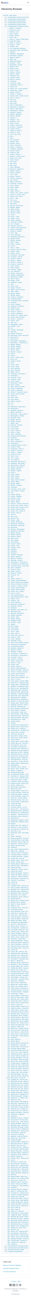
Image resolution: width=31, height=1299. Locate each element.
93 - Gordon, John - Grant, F (15, 196)
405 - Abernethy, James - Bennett (17, 767)
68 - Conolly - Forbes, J (14, 150)
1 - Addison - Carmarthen (14, 28)
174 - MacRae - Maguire (14, 344)
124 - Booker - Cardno (14, 253)
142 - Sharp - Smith (13, 286)
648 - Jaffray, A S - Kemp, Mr (16, 1211)
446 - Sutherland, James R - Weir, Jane (18, 842)
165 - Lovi (10, 328)
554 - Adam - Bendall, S (14, 1039)
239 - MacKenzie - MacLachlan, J (17, 463)
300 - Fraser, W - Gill (13, 575)
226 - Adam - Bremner (14, 439)
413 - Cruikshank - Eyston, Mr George (18, 781)
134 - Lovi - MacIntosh (14, 271)
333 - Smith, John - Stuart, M (15, 635)
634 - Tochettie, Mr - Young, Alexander (18, 1185)
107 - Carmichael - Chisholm (15, 222)
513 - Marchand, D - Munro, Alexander (18, 964)
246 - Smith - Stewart (13, 476)
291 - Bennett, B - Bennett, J (15, 558)
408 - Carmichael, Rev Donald (16, 772)
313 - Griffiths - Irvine (13, 598)
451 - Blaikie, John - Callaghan (16, 851)
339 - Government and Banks (16, 646)
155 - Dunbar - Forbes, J (14, 309)
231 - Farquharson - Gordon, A (16, 448)
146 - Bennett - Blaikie (14, 293)
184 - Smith (11, 363)
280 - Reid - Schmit (13, 538)
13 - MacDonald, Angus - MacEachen (18, 50)
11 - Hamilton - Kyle (13, 46)
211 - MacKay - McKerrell (14, 412)
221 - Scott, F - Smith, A (14, 430)
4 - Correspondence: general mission (16, 22)
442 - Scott (11, 834)
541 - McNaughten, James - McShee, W (18, 1015)
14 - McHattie (11, 52)
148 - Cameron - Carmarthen (15, 297)
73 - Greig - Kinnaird (13, 160)
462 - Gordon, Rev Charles (15, 871)
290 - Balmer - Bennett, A (14, 556)
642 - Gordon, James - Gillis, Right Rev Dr (19, 1200)
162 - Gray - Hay (12, 322)
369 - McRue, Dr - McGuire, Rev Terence (19, 701)
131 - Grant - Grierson (13, 266)
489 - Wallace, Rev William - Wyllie (17, 920)
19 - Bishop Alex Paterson (14, 61)
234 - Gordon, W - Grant (14, 454)
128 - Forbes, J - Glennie (14, 260)
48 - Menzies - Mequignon (15, 114)
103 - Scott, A (11, 214)
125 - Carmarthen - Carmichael (16, 255)
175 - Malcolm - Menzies (14, 346)
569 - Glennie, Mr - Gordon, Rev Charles (18, 1066)
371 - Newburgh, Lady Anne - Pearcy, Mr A (19, 704)
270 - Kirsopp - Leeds (13, 520)
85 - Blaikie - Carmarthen (14, 181)
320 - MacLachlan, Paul (14, 611)
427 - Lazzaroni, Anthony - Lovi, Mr (17, 807)
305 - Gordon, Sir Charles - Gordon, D (18, 584)
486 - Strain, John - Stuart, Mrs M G (17, 915)
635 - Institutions (12, 1187)
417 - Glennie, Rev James (14, 788)
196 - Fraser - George (13, 384)
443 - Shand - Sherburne (14, 836)
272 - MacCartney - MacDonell (16, 523)
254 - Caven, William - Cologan (16, 490)
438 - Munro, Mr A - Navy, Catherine (17, 827)
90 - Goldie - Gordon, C (14, 191)
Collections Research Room (11, 1268)
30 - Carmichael (12, 81)
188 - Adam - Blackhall (14, 370)
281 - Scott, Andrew (13, 540)
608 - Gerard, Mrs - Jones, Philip (16, 1138)
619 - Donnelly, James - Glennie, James (18, 1158)
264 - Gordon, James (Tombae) (16, 509)
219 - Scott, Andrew (13, 426)
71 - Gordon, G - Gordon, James (16, 156)
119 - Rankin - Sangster (14, 244)
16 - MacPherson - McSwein (15, 55)
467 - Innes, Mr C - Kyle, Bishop (16, 880)
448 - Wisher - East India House (16, 845)
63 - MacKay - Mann (13, 141)
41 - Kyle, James (12, 101)
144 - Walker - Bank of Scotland (16, 289)
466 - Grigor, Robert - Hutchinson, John (18, 878)
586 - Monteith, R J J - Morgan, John (18, 1098)
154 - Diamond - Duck (14, 308)
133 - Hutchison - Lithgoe (14, 269)
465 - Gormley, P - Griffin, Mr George (18, 876)
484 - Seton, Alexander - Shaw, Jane (18, 911)
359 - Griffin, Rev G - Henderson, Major (18, 682)
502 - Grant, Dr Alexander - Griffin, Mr (18, 944)
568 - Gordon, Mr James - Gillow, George (19, 1065)
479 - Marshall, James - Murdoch (17, 902)
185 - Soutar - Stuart (13, 364)
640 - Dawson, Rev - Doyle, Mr (16, 1196)
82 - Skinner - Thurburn (14, 176)
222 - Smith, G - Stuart (14, 432)
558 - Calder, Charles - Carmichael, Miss (18, 1046)
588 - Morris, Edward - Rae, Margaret (18, 1101)
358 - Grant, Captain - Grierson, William (18, 681)
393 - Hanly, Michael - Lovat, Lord (17, 745)
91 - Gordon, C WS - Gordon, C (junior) (18, 192)
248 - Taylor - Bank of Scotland (16, 480)
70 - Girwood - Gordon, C (14, 154)
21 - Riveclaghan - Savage (15, 64)
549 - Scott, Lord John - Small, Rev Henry (19, 1030)
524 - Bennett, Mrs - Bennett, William (18, 984)
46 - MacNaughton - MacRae (15, 110)
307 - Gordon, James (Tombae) (16, 587)
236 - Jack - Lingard (13, 458)
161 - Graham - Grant (13, 320)
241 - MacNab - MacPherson (15, 467)
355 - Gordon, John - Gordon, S (16, 675)
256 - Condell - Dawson (14, 494)
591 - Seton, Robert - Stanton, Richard (18, 1107)
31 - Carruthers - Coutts (14, 83)
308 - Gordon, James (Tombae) (16, 589)
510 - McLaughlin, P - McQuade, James (18, 959)
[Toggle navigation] (28, 2)
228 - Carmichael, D (13, 443)
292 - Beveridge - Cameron (15, 560)
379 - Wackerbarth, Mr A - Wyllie (16, 719)
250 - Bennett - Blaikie (14, 483)
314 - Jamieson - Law (13, 600)
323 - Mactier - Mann (13, 617)
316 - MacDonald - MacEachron (16, 604)
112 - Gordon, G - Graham (14, 231)
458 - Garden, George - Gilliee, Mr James (19, 863)
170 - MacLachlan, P (13, 337)
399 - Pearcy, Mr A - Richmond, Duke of (18, 756)
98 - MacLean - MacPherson (15, 205)
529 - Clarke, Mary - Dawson (15, 993)
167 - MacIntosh (12, 331)
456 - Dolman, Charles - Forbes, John (18, 860)
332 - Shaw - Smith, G (14, 633)
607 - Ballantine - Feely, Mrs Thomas (17, 1136)
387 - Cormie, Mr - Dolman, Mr (16, 734)
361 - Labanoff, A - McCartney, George (18, 686)
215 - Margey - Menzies (14, 419)
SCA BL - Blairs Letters (10, 15)
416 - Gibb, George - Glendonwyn (17, 787)
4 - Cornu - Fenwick (13, 33)
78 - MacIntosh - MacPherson (16, 169)
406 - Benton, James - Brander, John (18, 768)
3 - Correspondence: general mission (16, 21)
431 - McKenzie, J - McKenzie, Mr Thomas (19, 814)
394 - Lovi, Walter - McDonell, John (17, 746)
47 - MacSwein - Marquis (14, 112)
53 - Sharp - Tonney (13, 123)
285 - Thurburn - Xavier (14, 547)
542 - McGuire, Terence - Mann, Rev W (18, 1017)
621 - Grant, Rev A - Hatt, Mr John (17, 1162)
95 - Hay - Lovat (12, 200)
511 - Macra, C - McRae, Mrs (15, 960)
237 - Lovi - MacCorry (14, 459)
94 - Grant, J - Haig (13, 198)
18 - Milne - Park (12, 59)
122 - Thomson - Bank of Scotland (17, 249)
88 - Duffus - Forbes (13, 187)
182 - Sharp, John (12, 359)
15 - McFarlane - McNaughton (16, 53)
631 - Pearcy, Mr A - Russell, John (17, 1180)
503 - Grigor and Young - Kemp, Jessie (18, 946)
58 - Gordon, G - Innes (14, 132)
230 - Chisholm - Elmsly (14, 447)
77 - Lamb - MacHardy (14, 167)
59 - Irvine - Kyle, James (14, 134)
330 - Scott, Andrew (13, 629)
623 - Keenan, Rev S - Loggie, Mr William (19, 1165)
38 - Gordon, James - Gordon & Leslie (18, 95)
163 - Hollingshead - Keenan (15, 324)
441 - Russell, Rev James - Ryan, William (18, 832)
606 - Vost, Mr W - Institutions (16, 1134)
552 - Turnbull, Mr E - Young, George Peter (19, 1035)
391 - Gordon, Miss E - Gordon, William (18, 741)
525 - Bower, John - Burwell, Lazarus (18, 986)
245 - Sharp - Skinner (13, 474)
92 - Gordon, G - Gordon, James (16, 194)
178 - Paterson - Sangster (15, 352)
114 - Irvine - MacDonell (14, 235)
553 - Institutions (12, 1037)
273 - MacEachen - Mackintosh (16, 525)
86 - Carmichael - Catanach (15, 183)
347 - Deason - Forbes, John (15, 660)
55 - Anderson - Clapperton (15, 127)
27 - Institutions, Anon (13, 75)
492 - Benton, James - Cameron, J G (17, 926)
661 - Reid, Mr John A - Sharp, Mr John (18, 1235)
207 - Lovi (10, 405)
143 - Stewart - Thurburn (14, 288)
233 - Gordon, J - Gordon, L (15, 452)
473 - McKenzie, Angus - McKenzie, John (19, 891)
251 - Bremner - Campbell (15, 485)
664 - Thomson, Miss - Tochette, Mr (17, 1240)
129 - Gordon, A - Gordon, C (15, 262)
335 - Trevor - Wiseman (14, 639)
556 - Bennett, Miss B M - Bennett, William (19, 1043)
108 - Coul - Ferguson (13, 224)
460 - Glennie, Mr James (14, 867)
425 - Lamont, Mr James (14, 803)
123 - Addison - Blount (14, 251)
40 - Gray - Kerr (12, 99)
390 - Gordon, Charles (14, 739)
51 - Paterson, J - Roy (13, 119)
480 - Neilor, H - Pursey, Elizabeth (17, 904)
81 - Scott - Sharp (12, 174)
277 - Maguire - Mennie (14, 533)
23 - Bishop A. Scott (13, 68)
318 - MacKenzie (12, 608)
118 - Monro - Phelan (13, 242)
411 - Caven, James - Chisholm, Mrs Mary (19, 778)
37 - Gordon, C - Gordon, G (15, 94)
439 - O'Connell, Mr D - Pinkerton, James (19, 829)
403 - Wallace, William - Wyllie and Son (18, 763)
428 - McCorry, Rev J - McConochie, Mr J (19, 809)
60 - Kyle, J (11, 136)
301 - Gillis (10, 576)
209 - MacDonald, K (13, 408)
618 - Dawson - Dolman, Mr (15, 1156)
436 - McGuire (11, 823)
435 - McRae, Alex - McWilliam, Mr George (19, 821)
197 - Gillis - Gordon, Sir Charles (16, 386)
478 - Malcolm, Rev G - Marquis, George (18, 900)
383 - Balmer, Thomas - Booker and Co (18, 726)
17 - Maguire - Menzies (14, 57)
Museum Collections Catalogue (12, 1265)
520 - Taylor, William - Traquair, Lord (17, 977)
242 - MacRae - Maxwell (14, 469)
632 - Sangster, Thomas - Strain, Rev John (19, 1182)
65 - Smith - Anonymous (14, 145)
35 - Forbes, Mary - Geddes (15, 90)
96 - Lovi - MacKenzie (14, 202)
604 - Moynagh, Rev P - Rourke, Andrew (19, 1130)
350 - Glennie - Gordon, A (14, 666)
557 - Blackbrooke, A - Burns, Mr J (17, 1045)
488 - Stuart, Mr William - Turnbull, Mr (18, 918)
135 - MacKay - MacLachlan (15, 273)
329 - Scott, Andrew (13, 628)
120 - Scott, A (11, 245)
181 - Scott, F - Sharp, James (15, 357)
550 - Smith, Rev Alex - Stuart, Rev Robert (19, 1032)
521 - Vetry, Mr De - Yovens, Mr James (18, 979)
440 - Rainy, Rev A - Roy (14, 831)
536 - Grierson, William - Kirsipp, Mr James (19, 1006)
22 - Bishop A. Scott (13, 66)
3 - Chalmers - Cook (13, 32)
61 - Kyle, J (11, 138)
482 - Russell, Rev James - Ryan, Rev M (18, 907)
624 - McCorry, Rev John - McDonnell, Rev (19, 1167)
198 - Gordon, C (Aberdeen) (15, 388)
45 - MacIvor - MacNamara (15, 108)
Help (18, 1281)
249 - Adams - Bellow (13, 481)
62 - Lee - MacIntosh (13, 139)
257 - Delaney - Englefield (15, 496)
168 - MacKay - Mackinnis (15, 333)
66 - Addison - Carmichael (15, 147)
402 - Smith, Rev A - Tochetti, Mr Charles (19, 761)
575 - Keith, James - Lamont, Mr (16, 1077)
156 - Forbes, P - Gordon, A (15, 311)
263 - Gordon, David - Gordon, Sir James (19, 507)
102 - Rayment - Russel (14, 213)
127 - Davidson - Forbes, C (15, 258)
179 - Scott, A (11, 353)
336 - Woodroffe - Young (14, 640)
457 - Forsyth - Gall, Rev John (16, 862)
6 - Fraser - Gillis (12, 37)
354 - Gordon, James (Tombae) (16, 673)
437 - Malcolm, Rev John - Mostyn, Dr (18, 825)
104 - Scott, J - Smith (13, 216)
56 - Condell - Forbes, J (14, 128)
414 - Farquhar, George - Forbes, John (18, 783)
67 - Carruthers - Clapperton (15, 149)
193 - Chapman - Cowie (14, 379)
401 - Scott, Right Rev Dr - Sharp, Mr (18, 759)
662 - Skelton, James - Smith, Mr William (19, 1236)
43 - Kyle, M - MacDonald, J (15, 105)
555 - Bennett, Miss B (13, 1041)
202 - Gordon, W (12, 395)
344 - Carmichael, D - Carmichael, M (17, 655)
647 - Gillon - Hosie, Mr (14, 1209)
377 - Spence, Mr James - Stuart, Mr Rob (19, 715)
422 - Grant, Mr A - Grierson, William (17, 798)
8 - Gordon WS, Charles (14, 41)
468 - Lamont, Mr (12, 882)
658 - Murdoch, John (13, 1229)
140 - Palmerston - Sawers (15, 282)
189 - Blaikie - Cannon (14, 372)
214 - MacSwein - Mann (14, 417)
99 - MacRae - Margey (14, 207)
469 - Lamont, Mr (12, 884)
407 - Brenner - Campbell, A (15, 770)
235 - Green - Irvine (13, 456)
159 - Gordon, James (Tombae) (16, 317)
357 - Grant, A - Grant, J (14, 679)
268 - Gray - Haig (12, 516)
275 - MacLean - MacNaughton (16, 529)
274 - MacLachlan (12, 527)
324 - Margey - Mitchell (14, 618)
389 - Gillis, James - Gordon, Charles (17, 737)
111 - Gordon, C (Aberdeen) (15, 229)
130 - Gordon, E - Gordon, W (15, 264)
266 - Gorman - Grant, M (14, 512)
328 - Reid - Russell (13, 626)
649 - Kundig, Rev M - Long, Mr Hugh (18, 1213)
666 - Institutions (12, 1244)
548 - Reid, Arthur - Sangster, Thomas (18, 1028)
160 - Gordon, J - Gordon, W (15, 319)
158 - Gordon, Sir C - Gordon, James (17, 315)
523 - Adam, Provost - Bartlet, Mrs (17, 982)
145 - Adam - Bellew (13, 291)
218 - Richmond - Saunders (15, 425)
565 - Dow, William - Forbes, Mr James (18, 1059)
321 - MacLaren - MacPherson (16, 613)
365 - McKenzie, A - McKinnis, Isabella (18, 693)
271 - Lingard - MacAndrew (15, 522)
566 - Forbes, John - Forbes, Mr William (18, 1061)
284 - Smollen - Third (13, 545)
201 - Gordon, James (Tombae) (16, 394)
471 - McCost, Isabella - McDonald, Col (18, 887)
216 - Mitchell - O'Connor (14, 421)
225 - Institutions (12, 437)
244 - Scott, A (11, 472)
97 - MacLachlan (12, 203)
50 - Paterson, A (12, 118)
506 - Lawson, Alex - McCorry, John (17, 951)
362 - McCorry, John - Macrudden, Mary (19, 688)
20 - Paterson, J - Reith (14, 63)
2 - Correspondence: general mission (16, 19)
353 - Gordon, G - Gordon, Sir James (18, 671)
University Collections (9, 1271)
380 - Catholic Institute (14, 721)
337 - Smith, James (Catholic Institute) (18, 642)
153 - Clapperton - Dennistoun (16, 306)
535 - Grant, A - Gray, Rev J (15, 1004)
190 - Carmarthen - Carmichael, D (17, 373)
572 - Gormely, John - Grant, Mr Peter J (18, 1072)
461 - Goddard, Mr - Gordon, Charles (18, 869)
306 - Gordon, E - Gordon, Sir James (17, 586)
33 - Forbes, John (12, 86)
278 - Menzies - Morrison (14, 534)
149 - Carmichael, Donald (14, 298)
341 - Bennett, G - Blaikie (14, 650)
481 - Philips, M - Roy (13, 905)
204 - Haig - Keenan (13, 399)
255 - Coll (10, 492)
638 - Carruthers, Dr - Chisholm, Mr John (19, 1193)
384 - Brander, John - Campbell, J (17, 728)
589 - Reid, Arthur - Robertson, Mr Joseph (19, 1103)
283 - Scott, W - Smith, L (14, 543)
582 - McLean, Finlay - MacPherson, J (18, 1090)
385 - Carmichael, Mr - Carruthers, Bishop (19, 730)
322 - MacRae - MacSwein (15, 615)
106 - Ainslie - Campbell (14, 220)
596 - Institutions (12, 1116)
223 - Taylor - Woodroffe (14, 434)
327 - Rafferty (11, 624)
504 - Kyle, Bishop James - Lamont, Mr (18, 948)
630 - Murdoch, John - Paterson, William (18, 1178)
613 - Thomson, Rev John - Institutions (18, 1147)
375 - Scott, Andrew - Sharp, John (17, 712)
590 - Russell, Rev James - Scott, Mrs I (18, 1105)
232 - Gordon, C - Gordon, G (15, 450)
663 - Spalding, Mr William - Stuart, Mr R (19, 1238)
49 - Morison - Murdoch (14, 116)
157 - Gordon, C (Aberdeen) (15, 313)
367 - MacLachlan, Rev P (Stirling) (17, 697)
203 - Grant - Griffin (13, 397)
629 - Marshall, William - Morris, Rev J (18, 1176)
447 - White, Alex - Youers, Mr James (18, 843)
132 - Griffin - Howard (13, 267)
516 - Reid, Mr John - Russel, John (17, 970)
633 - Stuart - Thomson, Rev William (17, 1183)
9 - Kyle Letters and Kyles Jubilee (15, 1249)
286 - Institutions (12, 549)
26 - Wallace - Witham (14, 74)
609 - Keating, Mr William (14, 1140)
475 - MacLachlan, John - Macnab (17, 895)
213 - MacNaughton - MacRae (16, 415)
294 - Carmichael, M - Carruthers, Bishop (19, 564)
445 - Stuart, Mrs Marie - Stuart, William (18, 840)
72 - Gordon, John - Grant (14, 158)
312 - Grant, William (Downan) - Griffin (18, 597)
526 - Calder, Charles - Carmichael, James (19, 988)
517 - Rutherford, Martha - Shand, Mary (18, 971)
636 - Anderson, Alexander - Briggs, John (19, 1189)
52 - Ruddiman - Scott (14, 121)
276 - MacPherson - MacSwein (16, 531)
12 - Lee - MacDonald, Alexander (16, 48)
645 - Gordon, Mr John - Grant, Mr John (18, 1205)
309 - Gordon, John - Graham (16, 591)
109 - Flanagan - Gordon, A (15, 225)
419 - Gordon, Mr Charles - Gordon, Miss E (19, 792)
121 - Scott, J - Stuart (13, 247)
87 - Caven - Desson (13, 185)
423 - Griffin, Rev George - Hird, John (18, 800)
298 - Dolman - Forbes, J (14, 571)
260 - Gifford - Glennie (14, 501)
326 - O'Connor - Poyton (14, 622)
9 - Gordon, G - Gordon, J (14, 43)
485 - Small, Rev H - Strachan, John (17, 913)
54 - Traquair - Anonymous (15, 125)
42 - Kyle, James (12, 103)
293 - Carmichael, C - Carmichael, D (17, 562)
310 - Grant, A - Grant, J (14, 593)
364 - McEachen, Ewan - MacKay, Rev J (18, 692)
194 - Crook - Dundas (13, 381)
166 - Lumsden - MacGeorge (15, 330)
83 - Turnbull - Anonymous (15, 178)
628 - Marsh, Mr (12, 1174)
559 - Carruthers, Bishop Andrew (16, 1048)
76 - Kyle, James (12, 165)
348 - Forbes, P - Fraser (14, 662)
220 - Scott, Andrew (13, 428)
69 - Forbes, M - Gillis (13, 152)
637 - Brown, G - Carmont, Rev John (17, 1191)
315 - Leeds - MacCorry (14, 602)
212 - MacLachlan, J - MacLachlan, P (18, 414)
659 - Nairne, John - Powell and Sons (18, 1231)
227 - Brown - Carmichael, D (15, 441)
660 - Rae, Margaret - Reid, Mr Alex (17, 1233)
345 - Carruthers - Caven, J (15, 657)
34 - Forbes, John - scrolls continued (17, 88)
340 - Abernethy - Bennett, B (15, 648)
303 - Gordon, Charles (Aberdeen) (17, 580)
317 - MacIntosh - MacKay (15, 606)
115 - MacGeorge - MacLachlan (16, 236)
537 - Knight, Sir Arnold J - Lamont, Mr (18, 1008)
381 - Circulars (12, 723)
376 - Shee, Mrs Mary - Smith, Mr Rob (18, 714)
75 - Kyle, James (12, 163)
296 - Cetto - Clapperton (14, 567)
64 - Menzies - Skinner (14, 143)
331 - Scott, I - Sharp (13, 631)
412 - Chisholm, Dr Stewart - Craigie (17, 779)
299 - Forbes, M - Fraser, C (15, 573)
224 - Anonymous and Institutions (17, 436)
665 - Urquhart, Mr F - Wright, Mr (17, 1242)
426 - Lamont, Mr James (14, 805)
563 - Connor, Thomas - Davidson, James (19, 1055)
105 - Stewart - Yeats (13, 218)
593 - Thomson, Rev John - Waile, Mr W (18, 1110)
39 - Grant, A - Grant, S (14, 97)
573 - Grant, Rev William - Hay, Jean (17, 1074)
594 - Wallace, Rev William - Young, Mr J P (19, 1112)
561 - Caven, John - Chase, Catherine (18, 1052)
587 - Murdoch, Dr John (14, 1099)
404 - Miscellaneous (13, 765)
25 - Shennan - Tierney (14, 72)
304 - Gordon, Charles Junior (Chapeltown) (19, 582)
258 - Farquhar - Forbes (14, 498)
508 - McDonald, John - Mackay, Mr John (19, 955)
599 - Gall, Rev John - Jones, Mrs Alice (18, 1121)
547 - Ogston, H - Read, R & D (16, 1026)
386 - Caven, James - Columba (16, 732)
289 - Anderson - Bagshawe (15, 554)
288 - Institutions (12, 553)
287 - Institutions (12, 551)
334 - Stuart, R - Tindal (14, 637)
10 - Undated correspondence (14, 1251)
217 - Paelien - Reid (13, 423)
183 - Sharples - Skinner (14, 361)
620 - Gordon (11, 1160)
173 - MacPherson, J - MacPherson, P (18, 342)
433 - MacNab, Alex (13, 818)
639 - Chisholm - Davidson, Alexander (18, 1194)
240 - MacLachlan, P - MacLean (16, 465)
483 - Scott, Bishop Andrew (15, 909)
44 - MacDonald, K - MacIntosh (16, 107)
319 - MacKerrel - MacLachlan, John (17, 609)
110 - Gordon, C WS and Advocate (17, 227)
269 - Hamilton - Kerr (13, 518)
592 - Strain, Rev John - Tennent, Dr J (18, 1108)
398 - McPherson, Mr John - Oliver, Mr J (18, 754)
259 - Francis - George (14, 500)
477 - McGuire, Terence (14, 898)
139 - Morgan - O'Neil (13, 280)
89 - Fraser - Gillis (12, 189)
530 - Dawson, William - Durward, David (18, 995)
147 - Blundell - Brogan (14, 295)
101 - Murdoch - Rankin (14, 211)
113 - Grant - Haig (12, 233)
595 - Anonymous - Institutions (16, 1114)
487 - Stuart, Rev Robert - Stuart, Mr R (18, 917)
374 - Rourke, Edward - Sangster (16, 710)
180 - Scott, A (11, 355)
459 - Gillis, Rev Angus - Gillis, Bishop (18, 865)
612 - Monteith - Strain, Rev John (16, 1145)
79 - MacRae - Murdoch (14, 170)
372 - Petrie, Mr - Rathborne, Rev (17, 706)
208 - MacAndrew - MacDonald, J (17, 406)
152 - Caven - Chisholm (14, 304)
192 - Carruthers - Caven (14, 377)
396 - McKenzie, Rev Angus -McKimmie (18, 750)
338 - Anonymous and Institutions (17, 644)
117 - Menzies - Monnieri (14, 240)
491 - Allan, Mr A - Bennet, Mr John (17, 924)
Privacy (14, 1281)
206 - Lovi (10, 403)
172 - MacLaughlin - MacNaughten (17, 341)
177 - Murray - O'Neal (13, 350)
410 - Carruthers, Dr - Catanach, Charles (19, 776)
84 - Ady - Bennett (13, 180)
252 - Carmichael (12, 487)
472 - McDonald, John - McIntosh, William (19, 889)
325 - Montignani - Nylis (14, 620)
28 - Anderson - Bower (14, 77)
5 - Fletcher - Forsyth (13, 35)
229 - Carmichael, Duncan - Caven (17, 445)
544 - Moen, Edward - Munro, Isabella (18, 1021)
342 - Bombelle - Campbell (15, 651)
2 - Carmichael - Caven (14, 30)
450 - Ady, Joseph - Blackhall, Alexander (19, 849)
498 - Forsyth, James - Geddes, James (18, 937)
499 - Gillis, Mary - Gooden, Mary (17, 938)
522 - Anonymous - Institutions (16, 980)
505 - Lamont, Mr (12, 949)
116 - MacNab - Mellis (13, 238)
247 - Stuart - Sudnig (13, 478)
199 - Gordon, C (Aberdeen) (15, 390)
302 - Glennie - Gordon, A (14, 578)
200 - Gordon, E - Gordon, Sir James (17, 392)
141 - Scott (11, 284)
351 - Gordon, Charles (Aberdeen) (17, 668)
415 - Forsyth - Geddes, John (15, 785)
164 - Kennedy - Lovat (14, 326)
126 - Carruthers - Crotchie (15, 256)
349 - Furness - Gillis (13, 664)
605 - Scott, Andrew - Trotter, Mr (16, 1132)
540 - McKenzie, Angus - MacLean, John (19, 1013)
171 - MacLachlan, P (13, 339)
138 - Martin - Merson (13, 278)
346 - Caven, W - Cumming (15, 659)
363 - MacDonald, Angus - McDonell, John (19, 690)
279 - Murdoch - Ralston (14, 536)
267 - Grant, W (12, 514)
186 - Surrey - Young (13, 366)
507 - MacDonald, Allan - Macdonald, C (18, 953)
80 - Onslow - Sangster (14, 172)
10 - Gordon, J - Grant (14, 44)
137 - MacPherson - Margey (15, 277)
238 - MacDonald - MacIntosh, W (17, 461)
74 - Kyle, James (12, 161)
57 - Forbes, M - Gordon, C (15, 130)
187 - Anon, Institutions (14, 368)
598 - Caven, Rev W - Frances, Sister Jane (19, 1119)
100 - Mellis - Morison (13, 209)
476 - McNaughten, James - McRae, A (18, 896)
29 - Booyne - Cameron (14, 79)
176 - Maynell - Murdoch (14, 348)
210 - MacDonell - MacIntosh (15, 410)
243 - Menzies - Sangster (14, 470)
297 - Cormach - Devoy (14, 569)
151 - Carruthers (12, 302)
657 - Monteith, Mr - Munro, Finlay (17, 1227)
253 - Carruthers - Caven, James (16, 489)
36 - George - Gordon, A (14, 92)
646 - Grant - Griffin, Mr (14, 1207)
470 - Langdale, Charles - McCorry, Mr (18, 885)
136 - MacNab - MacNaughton (16, 275)
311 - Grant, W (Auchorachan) (16, 595)
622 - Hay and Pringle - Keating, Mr (17, 1163)
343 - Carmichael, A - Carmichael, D (17, 653)
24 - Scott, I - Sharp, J (14, 70)
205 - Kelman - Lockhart (14, 401)
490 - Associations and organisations (18, 922)
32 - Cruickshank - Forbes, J (15, 85)
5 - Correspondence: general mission (16, 24)
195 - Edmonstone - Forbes (15, 383)
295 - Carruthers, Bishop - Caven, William (19, 565)
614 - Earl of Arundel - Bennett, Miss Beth (19, 1149)
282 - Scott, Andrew (13, 542)
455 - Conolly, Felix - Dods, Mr (16, 858)
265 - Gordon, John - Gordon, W (16, 511)
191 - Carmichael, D (13, 375)
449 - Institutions (12, 847)
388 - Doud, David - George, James (17, 735)
